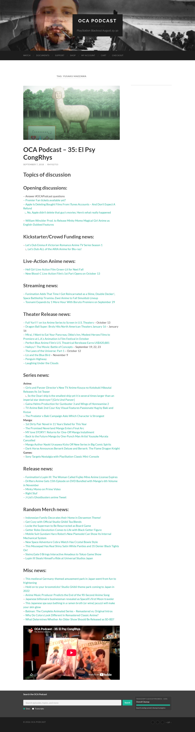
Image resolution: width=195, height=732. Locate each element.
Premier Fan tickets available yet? (45, 200)
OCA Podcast (97, 20)
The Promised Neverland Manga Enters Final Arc (54, 428)
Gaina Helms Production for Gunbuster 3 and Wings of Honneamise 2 (67, 403)
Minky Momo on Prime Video (43, 489)
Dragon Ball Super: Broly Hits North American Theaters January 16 (65, 326)
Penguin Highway (36, 359)
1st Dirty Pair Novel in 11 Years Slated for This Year (56, 424)
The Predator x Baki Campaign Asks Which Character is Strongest (64, 416)
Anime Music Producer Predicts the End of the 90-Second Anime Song (67, 595)
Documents (42, 55)
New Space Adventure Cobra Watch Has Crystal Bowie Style (61, 542)
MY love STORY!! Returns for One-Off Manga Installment (59, 432)
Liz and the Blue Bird (37, 355)
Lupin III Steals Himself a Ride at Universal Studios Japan (59, 558)
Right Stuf (31, 493)
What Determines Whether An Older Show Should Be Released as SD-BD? (69, 619)
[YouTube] (152, 722)
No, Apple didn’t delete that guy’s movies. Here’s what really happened (69, 212)
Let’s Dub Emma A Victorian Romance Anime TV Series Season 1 (63, 245)
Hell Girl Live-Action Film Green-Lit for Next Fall (54, 269)
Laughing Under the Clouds (41, 363)
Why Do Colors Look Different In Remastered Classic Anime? (61, 615)
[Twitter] (157, 722)
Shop (73, 55)
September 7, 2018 (33, 164)
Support (59, 55)
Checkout (117, 55)
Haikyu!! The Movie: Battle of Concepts (49, 346)
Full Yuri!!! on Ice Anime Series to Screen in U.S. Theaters (59, 322)
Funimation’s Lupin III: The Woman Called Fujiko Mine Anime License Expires (71, 477)
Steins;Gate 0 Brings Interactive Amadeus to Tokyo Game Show (63, 554)
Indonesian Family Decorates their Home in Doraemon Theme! (63, 517)
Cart (103, 55)
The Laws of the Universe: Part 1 (44, 350)
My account (88, 55)
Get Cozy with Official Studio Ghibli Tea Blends (53, 521)
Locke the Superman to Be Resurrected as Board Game (58, 525)
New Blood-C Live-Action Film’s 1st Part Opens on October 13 (62, 273)
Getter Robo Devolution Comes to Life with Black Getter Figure (63, 529)
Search (127, 703)
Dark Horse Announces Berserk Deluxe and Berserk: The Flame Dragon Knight (72, 448)
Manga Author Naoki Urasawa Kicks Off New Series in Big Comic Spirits (68, 444)
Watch (27, 55)
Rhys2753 (52, 164)
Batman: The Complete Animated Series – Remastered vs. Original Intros (68, 611)
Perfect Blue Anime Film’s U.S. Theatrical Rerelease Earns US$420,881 (67, 342)
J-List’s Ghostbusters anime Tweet (45, 497)
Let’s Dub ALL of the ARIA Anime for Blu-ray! (55, 249)
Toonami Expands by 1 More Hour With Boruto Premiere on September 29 (70, 302)
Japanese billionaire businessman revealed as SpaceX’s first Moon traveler (69, 599)
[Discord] (162, 722)
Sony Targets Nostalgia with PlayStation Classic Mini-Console (62, 456)
